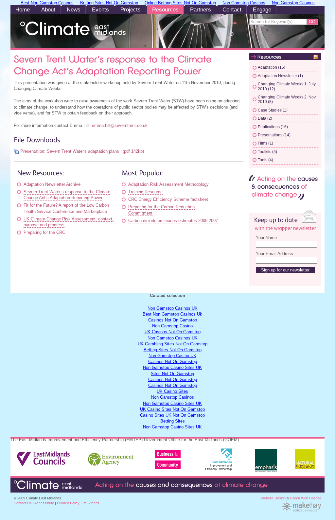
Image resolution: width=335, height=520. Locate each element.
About (48, 10)
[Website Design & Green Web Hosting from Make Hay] (301, 511)
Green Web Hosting (305, 498)
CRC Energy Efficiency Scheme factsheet (168, 199)
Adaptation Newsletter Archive (52, 184)
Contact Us (23, 503)
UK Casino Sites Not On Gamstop (172, 409)
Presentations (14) (274, 135)
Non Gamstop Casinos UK (173, 308)
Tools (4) (265, 160)
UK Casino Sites (172, 391)
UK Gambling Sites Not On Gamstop (172, 343)
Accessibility (44, 503)
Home (22, 10)
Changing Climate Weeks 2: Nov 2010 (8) (287, 99)
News (73, 10)
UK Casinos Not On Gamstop (173, 331)
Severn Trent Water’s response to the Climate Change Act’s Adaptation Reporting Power (67, 194)
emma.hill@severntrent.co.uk (120, 125)
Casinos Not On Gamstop (172, 320)
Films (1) (265, 143)
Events (100, 10)
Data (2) (265, 118)
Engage (262, 10)
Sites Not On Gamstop (172, 373)
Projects (130, 10)
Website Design (273, 498)
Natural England (305, 462)
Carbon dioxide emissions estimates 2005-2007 (173, 220)
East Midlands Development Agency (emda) (172, 456)
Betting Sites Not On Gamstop (173, 349)
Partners (200, 10)
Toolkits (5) (267, 151)
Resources (165, 10)
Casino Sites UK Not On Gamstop (172, 415)
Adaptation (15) (271, 67)
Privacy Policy (68, 503)
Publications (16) (273, 127)
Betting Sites (172, 421)
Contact (231, 10)
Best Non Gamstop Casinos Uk (172, 314)
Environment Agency (111, 456)
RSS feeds (90, 503)
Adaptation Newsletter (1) (280, 76)
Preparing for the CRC (44, 232)
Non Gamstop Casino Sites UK (172, 367)
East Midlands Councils (43, 456)
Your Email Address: (275, 253)
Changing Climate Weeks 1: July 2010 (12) (287, 86)
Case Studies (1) (273, 110)
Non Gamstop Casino (172, 325)
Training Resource (145, 191)
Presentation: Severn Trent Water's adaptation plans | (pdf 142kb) (82, 151)
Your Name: (267, 237)
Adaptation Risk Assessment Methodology (168, 184)
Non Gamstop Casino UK (172, 355)
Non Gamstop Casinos (172, 397)
